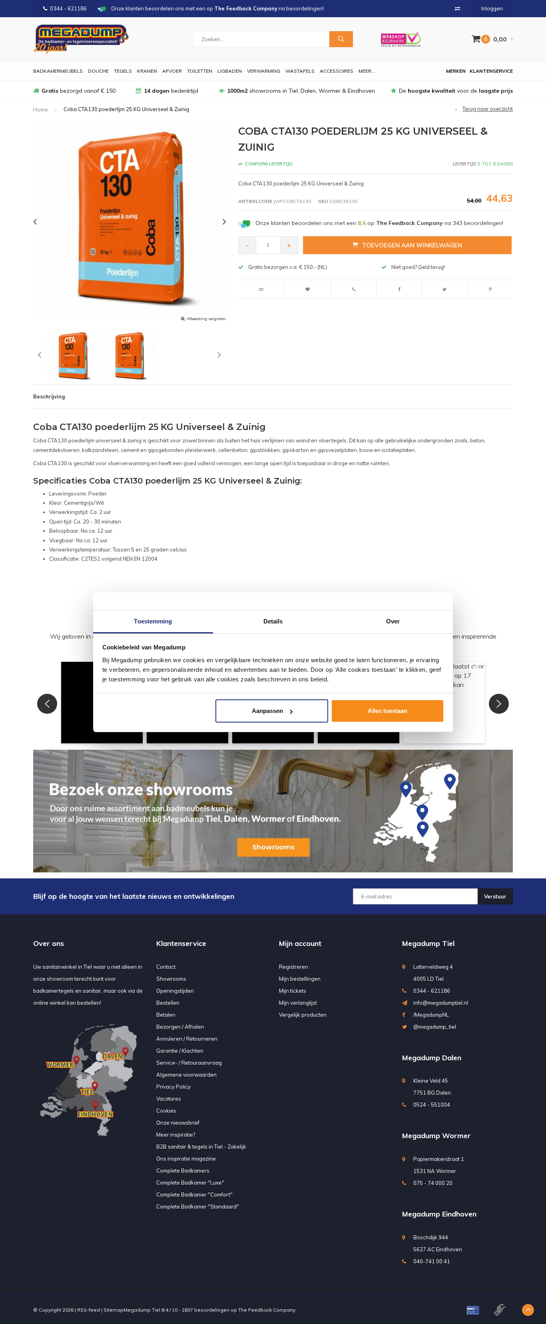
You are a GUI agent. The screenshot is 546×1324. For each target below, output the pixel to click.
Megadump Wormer (436, 1135)
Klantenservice (491, 71)
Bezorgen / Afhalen (180, 1026)
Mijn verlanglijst (298, 1002)
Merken (456, 71)
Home (40, 109)
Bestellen (167, 1002)
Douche (98, 71)
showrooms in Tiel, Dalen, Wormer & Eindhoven (301, 90)
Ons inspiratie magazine (186, 1158)
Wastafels (300, 71)
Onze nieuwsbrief (177, 1122)
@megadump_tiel (434, 1026)
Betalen (165, 1014)
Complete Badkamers (182, 1170)
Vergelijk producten (303, 1014)
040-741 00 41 (431, 1261)
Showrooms (171, 979)
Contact (165, 967)
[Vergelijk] (457, 8)
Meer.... (367, 71)
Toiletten (199, 71)
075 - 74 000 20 (432, 1183)
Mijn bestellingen (300, 979)
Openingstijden (175, 991)
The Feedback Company (266, 1310)
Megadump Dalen (431, 1057)
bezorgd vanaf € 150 (79, 90)
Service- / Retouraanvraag (189, 1062)
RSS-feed (88, 1310)
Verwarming (263, 71)
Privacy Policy (173, 1086)
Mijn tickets (292, 991)
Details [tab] (273, 621)
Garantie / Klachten (179, 1050)
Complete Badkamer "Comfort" (194, 1194)
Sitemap (114, 1310)
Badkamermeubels (58, 71)
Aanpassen (267, 710)
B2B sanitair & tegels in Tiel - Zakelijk (201, 1146)
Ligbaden (229, 71)
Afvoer (172, 71)
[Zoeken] (341, 39)
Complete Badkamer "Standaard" (197, 1206)
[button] (47, 704)
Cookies (166, 1110)
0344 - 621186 (68, 8)
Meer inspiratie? (175, 1134)
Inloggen (492, 8)
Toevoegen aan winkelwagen (412, 245)
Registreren (293, 967)
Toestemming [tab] (153, 621)
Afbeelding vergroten (206, 318)
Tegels (123, 71)
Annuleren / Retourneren (186, 1038)
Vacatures (168, 1098)
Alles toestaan (387, 710)
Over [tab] (393, 621)
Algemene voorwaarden (186, 1074)
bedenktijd (171, 90)
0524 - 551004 (431, 1104)
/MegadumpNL (431, 1014)
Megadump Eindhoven (439, 1213)
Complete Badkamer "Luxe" (190, 1182)
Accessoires (336, 71)
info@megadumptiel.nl (440, 1002)
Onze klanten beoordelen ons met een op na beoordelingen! (379, 223)
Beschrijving (49, 396)
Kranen (147, 71)
